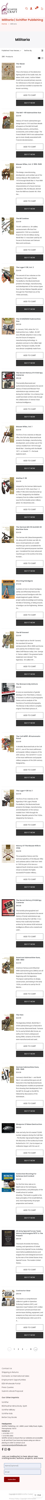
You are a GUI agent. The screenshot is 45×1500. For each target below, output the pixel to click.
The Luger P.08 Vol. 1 (24, 791)
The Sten (19, 1015)
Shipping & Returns (10, 1372)
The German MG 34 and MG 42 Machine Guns (29, 528)
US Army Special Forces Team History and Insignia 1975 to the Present (29, 1233)
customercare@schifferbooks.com (14, 1445)
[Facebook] (2, 1449)
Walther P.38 (21, 478)
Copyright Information (28, 1499)
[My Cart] (36, 8)
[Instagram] (5, 1449)
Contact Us (7, 1368)
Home (4, 24)
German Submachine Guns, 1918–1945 (27, 1068)
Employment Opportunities (14, 1380)
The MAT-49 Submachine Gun (28, 113)
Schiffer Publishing (28, 1494)
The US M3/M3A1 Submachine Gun (28, 320)
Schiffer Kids (7, 1413)
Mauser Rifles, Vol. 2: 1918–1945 (29, 164)
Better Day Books (9, 1417)
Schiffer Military (8, 1410)
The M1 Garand (22, 632)
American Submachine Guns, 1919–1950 (28, 959)
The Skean (20, 64)
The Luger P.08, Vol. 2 (25, 267)
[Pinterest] (9, 1449)
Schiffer (5, 1402)
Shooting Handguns (24, 581)
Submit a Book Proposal (12, 1391)
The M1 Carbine (22, 218)
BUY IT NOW (29, 103)
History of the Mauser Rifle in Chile (28, 847)
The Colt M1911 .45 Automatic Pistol (28, 737)
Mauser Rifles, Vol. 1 (24, 427)
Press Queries (8, 1387)
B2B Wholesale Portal (11, 1384)
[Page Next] (36, 1349)
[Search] (26, 8)
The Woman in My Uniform (27, 684)
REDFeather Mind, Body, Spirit (14, 1406)
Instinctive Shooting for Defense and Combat (26, 1175)
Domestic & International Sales (15, 1376)
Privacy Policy (14, 1499)
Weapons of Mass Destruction (29, 1124)
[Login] (31, 8)
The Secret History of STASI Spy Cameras (29, 374)
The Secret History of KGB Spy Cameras (28, 901)
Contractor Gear (23, 1291)
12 (31, 1349)
